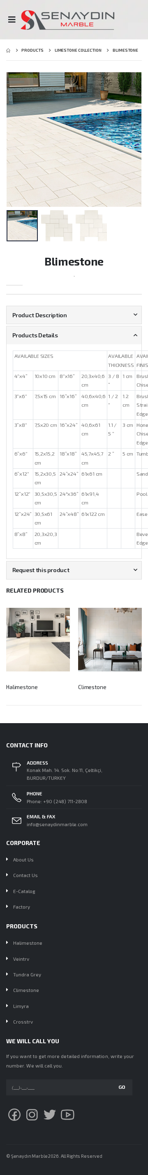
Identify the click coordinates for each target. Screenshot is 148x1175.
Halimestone (22, 687)
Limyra (21, 1006)
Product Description (39, 315)
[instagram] (32, 1114)
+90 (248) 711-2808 (65, 801)
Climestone (92, 687)
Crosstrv (23, 1021)
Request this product (40, 569)
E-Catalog (24, 891)
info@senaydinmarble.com (57, 824)
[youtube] (67, 1114)
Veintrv (21, 959)
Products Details (35, 335)
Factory (21, 906)
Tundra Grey (27, 974)
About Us (23, 859)
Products (32, 50)
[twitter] (50, 1114)
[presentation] (11, 139)
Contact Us (25, 875)
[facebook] (14, 1114)
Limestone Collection (78, 50)
